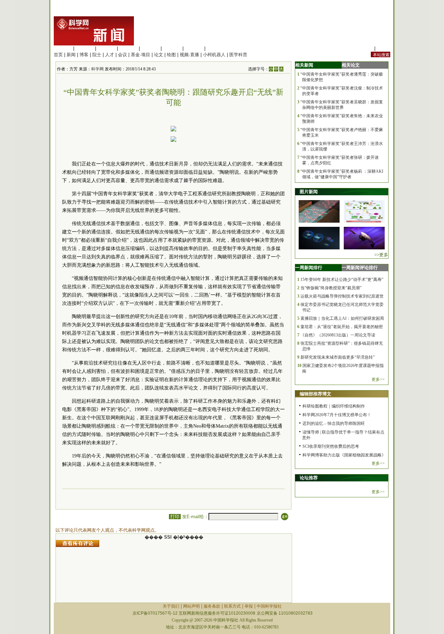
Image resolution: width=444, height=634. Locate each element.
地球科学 (172, 48)
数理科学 (194, 48)
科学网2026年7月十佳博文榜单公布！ (336, 414)
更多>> (378, 379)
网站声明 (191, 606)
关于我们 (171, 606)
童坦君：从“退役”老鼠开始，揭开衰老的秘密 (341, 326)
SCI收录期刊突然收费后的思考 (330, 446)
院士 (96, 54)
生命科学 (63, 48)
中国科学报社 (269, 606)
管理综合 (216, 48)
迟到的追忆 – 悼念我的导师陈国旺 (333, 423)
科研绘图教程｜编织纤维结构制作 (333, 406)
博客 (83, 54)
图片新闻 (309, 191)
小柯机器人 (214, 54)
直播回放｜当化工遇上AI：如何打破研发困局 (342, 318)
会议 (122, 54)
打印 (175, 516)
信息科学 (150, 48)
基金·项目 (140, 54)
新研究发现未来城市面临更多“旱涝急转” (337, 357)
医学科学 (85, 48)
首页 (58, 54)
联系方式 (232, 606)
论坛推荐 (309, 477)
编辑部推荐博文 (315, 393)
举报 (249, 606)
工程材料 (128, 48)
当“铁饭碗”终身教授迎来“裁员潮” (330, 287)
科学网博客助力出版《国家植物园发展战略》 (344, 455)
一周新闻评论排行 (360, 267)
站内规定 (364, 48)
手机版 (383, 48)
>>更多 (381, 254)
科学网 (97, 69)
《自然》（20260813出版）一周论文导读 (337, 335)
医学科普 (238, 54)
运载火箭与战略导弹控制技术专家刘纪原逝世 (342, 296)
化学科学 (106, 48)
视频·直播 (189, 54)
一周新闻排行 (308, 267)
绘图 (171, 54)
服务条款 (212, 606)
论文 (158, 54)
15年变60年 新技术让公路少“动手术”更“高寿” (341, 279)
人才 (109, 54)
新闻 (71, 54)
